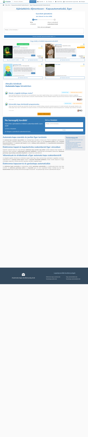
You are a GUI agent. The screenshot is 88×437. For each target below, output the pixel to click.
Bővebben (33, 55)
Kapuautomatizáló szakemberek (20, 5)
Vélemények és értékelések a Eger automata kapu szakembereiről (73, 145)
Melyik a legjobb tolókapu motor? (21, 93)
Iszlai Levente (58, 44)
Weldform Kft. (16, 46)
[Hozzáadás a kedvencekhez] (41, 46)
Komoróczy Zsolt (17, 64)
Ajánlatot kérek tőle (34, 60)
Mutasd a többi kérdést (44, 114)
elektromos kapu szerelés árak (53, 277)
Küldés (64, 130)
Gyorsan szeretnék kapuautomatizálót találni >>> (44, 36)
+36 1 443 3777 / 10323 (14, 60)
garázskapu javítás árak (51, 279)
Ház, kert (7, 5)
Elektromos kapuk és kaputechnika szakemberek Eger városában (73, 143)
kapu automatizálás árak (71, 277)
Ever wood (57, 64)
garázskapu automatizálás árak (73, 279)
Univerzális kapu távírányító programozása (24, 104)
